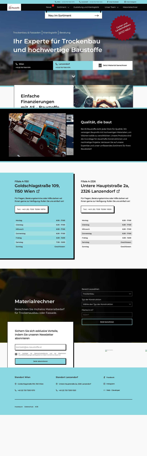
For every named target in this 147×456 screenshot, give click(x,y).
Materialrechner (130, 7)
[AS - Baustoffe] (14, 7)
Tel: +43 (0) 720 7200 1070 (31, 209)
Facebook (110, 377)
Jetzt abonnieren (40, 361)
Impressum (19, 407)
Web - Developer (113, 390)
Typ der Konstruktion (91, 299)
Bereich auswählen (90, 289)
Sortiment (61, 7)
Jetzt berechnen (107, 322)
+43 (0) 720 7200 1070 (26, 390)
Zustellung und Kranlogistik (86, 7)
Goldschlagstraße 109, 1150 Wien (30, 384)
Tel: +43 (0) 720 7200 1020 (97, 209)
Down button (73, 76)
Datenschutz (28, 407)
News (48, 7)
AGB (36, 407)
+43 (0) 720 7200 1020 (67, 390)
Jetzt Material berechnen (115, 65)
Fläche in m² (87, 310)
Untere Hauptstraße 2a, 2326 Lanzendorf (75, 384)
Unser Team (110, 7)
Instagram (110, 384)
